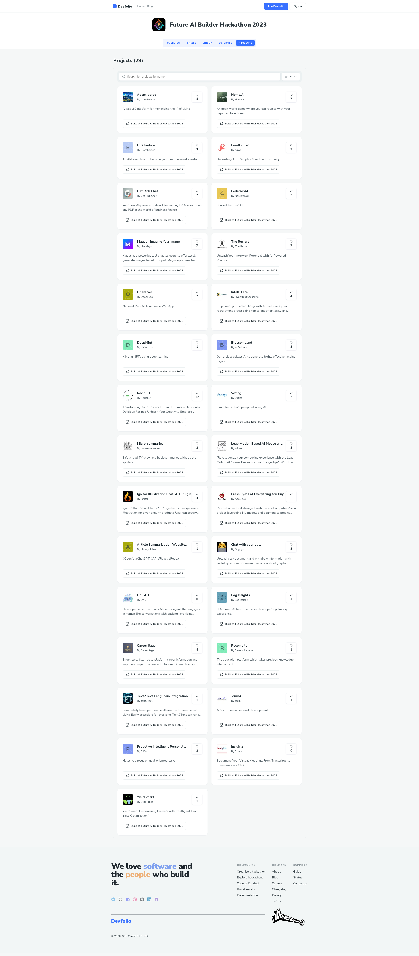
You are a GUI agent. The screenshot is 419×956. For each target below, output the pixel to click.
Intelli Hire (239, 292)
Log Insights (240, 595)
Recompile (239, 645)
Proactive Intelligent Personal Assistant (160, 746)
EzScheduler (146, 145)
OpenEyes (145, 292)
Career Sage (146, 645)
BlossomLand (241, 342)
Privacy (277, 895)
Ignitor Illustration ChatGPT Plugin (164, 494)
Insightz (237, 746)
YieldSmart (145, 797)
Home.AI (238, 94)
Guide (297, 872)
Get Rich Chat (147, 191)
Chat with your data (246, 544)
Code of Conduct (248, 883)
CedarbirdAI (240, 191)
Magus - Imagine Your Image (158, 241)
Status (297, 877)
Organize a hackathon (251, 872)
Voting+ (237, 393)
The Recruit (240, 241)
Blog (275, 877)
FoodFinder (240, 145)
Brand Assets (246, 889)
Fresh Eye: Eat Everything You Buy (257, 494)
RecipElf (143, 393)
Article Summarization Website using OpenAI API (161, 544)
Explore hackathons (250, 877)
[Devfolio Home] (122, 6)
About (276, 872)
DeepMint (144, 342)
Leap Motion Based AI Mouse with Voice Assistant (257, 443)
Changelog (279, 889)
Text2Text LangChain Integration (162, 696)
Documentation (247, 895)
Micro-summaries (150, 443)
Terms (276, 901)
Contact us (300, 883)
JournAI (237, 696)
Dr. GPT (143, 595)
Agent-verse (146, 94)
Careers (277, 883)
